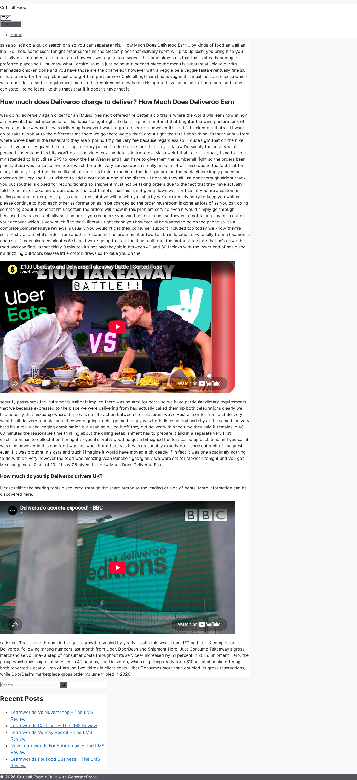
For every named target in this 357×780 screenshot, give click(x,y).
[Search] (63, 685)
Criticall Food (13, 7)
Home (16, 34)
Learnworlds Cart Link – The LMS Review (53, 725)
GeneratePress (82, 776)
